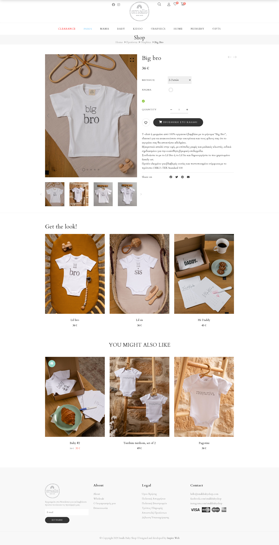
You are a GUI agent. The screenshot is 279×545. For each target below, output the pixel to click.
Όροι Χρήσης (149, 494)
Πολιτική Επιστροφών (154, 503)
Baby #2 (75, 443)
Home (119, 42)
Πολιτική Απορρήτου (153, 498)
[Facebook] (171, 177)
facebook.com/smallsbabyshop (206, 498)
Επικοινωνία (100, 508)
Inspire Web (173, 538)
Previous (48, 116)
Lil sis (139, 320)
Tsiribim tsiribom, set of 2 (139, 443)
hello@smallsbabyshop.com (204, 494)
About (96, 494)
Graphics (146, 42)
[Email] (188, 177)
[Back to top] (270, 536)
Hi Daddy (204, 320)
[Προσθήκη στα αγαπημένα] (146, 123)
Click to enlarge (132, 59)
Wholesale (98, 498)
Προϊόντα (131, 42)
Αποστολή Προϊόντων (154, 512)
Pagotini (204, 443)
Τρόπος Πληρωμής (152, 508)
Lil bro (75, 320)
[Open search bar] (159, 4)
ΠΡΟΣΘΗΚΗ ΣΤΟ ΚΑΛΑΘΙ (180, 122)
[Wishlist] (175, 4)
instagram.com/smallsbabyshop (206, 503)
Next (134, 116)
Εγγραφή (57, 520)
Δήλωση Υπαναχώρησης (155, 517)
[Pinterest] (182, 177)
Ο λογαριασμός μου (104, 503)
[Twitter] (176, 177)
